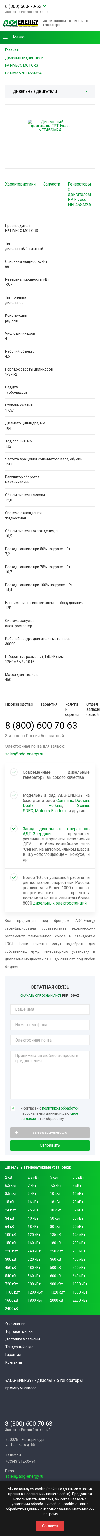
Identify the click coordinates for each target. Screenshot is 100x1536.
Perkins (55, 805)
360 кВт (56, 1259)
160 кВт (34, 1243)
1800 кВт (35, 1300)
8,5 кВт (11, 1194)
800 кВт (34, 1284)
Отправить (50, 1145)
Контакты (13, 1362)
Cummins (64, 800)
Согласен (50, 1526)
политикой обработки (60, 1108)
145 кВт (79, 1235)
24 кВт (10, 1210)
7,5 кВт (56, 1185)
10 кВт (55, 1194)
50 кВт (55, 1218)
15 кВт (10, 1202)
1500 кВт (80, 1292)
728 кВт (11, 1284)
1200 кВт (35, 1292)
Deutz (28, 805)
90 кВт (78, 1226)
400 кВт (79, 1259)
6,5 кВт (11, 1185)
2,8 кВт (33, 1177)
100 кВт (11, 1235)
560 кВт (34, 1276)
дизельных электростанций (60, 903)
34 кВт (10, 1218)
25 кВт (33, 1210)
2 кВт (9, 1177)
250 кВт (56, 1251)
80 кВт (55, 1226)
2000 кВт (57, 1300)
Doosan (82, 800)
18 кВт (55, 1202)
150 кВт (11, 1243)
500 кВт (56, 1268)
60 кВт (78, 1218)
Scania (83, 805)
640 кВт (79, 1276)
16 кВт (33, 1202)
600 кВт (56, 1276)
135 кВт (56, 1235)
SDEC (28, 810)
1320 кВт (57, 1292)
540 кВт (11, 1276)
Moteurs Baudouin (51, 810)
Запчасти (51, 184)
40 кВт (33, 1218)
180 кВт (56, 1243)
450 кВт (11, 1268)
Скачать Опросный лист (50, 995)
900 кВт (56, 1284)
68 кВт (33, 1226)
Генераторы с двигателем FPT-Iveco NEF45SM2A (79, 194)
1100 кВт (12, 1292)
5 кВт (54, 1177)
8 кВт (77, 1185)
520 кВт (79, 1268)
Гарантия (13, 1355)
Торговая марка (19, 1331)
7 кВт (32, 1185)
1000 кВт (80, 1284)
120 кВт (34, 1235)
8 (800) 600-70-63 (23, 6)
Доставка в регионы (22, 1339)
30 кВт (55, 1210)
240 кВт (34, 1251)
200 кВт (79, 1243)
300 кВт (11, 1259)
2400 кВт (12, 1309)
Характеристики (20, 184)
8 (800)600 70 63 (41, 725)
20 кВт (78, 1202)
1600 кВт (12, 1300)
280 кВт (79, 1251)
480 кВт (34, 1268)
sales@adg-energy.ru (24, 754)
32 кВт (78, 1210)
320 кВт (34, 1259)
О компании (15, 1324)
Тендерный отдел (20, 1347)
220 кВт (11, 1251)
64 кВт (10, 1226)
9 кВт (32, 1194)
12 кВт (78, 1194)
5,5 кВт (78, 1177)
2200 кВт (80, 1300)
